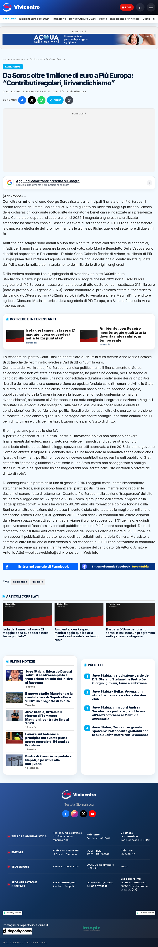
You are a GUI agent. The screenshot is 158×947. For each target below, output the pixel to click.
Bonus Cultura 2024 (82, 18)
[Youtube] (92, 813)
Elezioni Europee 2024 (34, 18)
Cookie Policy (147, 912)
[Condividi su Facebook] (22, 100)
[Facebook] (65, 813)
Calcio (103, 18)
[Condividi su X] (32, 100)
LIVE (128, 7)
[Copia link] (69, 100)
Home (6, 59)
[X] (83, 813)
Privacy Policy (14, 912)
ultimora (37, 581)
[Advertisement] (79, 142)
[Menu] (151, 7)
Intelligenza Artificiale (125, 18)
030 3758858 (99, 886)
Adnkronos (19, 59)
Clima (146, 18)
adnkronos (20, 581)
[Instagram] (74, 813)
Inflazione (59, 18)
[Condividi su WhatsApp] (41, 100)
